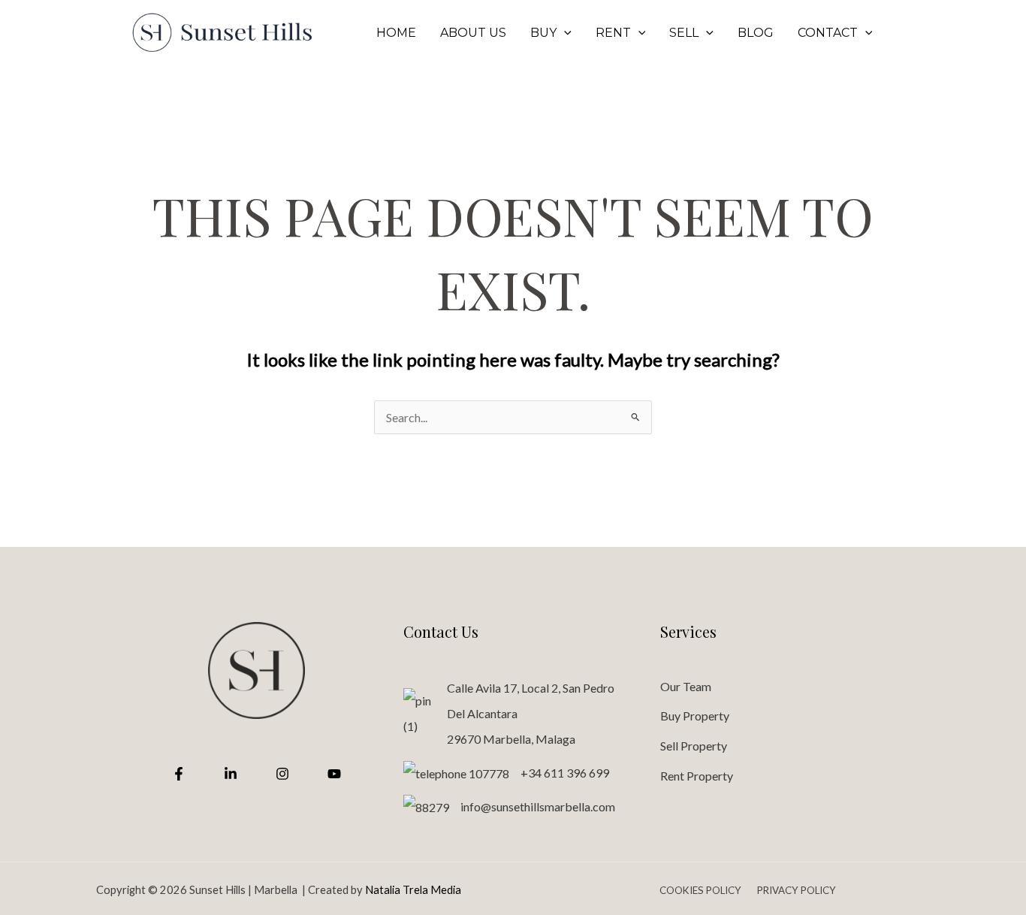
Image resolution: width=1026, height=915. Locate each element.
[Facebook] (178, 773)
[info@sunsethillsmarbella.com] (509, 807)
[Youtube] (334, 773)
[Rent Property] (696, 776)
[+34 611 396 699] (506, 773)
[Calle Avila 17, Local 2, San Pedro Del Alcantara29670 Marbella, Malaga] (513, 713)
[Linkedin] (230, 773)
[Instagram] (282, 773)
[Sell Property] (693, 746)
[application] (564, 33)
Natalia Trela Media (413, 889)
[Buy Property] (694, 716)
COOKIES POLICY (701, 890)
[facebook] (920, 33)
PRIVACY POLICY (796, 890)
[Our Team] (685, 686)
